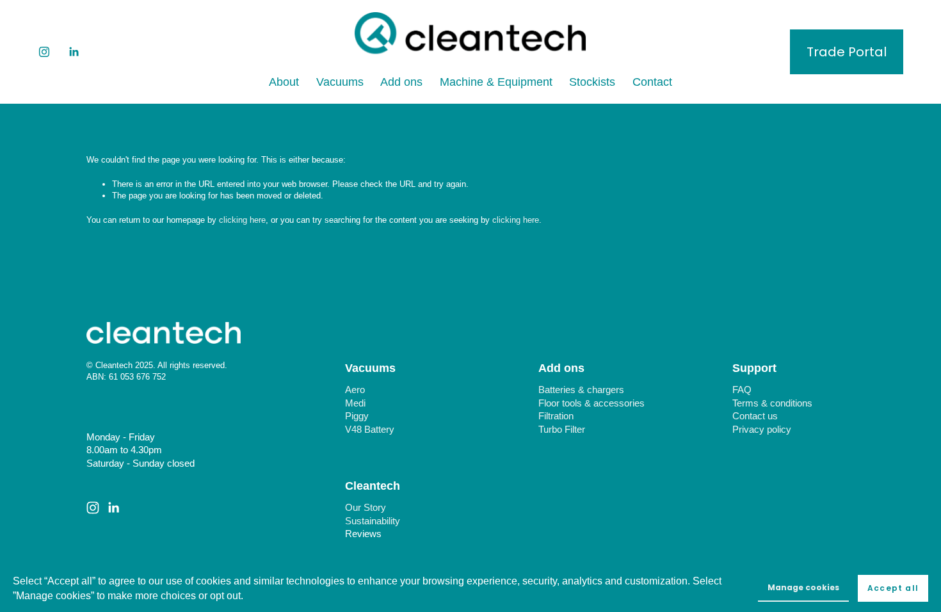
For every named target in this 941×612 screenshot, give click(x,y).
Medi (355, 403)
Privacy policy (761, 429)
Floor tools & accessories (591, 403)
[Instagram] (44, 51)
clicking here (242, 220)
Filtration (556, 416)
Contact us (755, 416)
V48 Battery (369, 429)
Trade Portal (847, 52)
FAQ (742, 390)
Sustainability (372, 521)
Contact (652, 81)
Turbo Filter (561, 429)
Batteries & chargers (581, 390)
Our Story (365, 508)
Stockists (592, 81)
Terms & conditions (772, 403)
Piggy (357, 416)
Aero (355, 390)
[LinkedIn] (73, 51)
